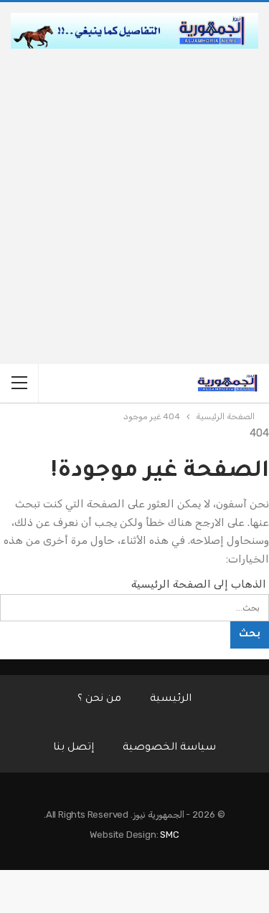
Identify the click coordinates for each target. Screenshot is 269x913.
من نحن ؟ (99, 699)
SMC (169, 834)
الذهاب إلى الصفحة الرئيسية (200, 584)
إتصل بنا (73, 748)
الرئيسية (171, 699)
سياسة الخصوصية (169, 748)
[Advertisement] (134, 190)
